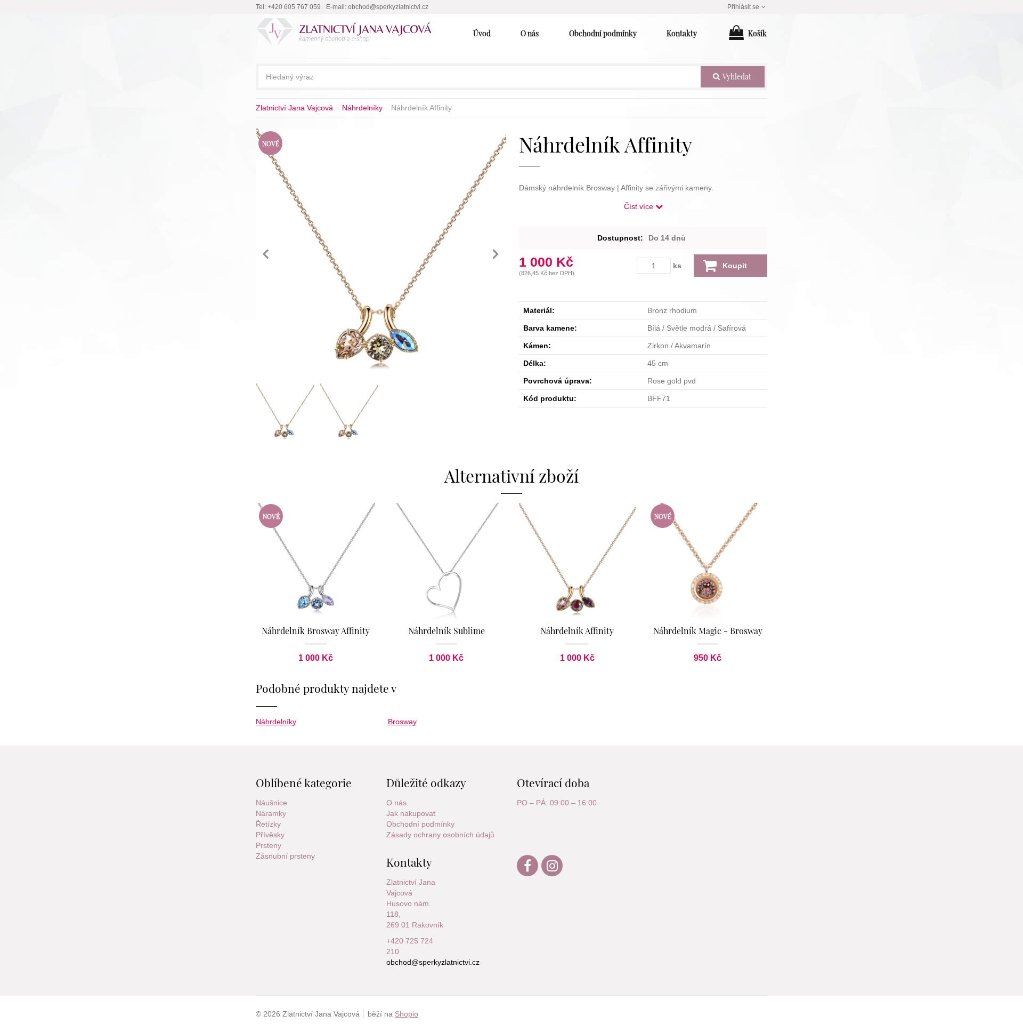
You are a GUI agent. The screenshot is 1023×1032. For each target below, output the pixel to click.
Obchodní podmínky (420, 824)
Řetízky (268, 824)
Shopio (406, 1014)
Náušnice (271, 802)
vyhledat (736, 76)
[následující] (495, 254)
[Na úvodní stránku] (350, 33)
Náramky (271, 813)
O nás (396, 802)
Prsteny (268, 845)
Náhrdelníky (276, 721)
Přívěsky (270, 834)
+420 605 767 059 (294, 7)
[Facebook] (528, 873)
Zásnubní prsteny (285, 856)
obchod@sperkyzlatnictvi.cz (388, 7)
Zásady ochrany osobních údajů (440, 834)
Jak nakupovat (410, 813)
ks (677, 265)
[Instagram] (552, 873)
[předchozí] (266, 254)
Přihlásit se (743, 7)
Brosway (402, 721)
